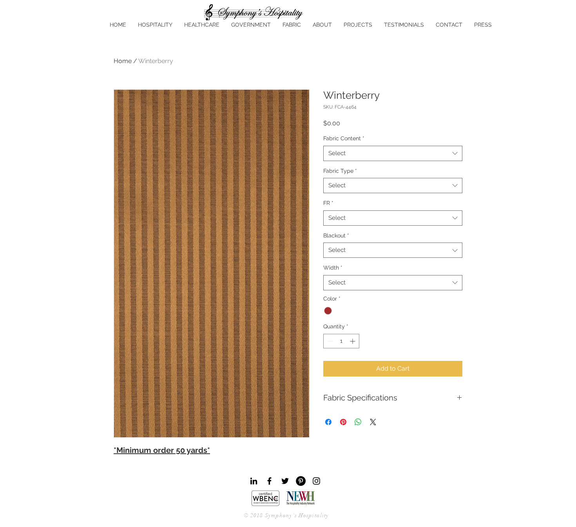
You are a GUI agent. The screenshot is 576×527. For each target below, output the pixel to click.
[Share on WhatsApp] (358, 422)
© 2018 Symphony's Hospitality (286, 515)
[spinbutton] (341, 341)
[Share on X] (373, 422)
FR (328, 203)
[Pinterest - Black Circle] (301, 481)
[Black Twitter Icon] (285, 481)
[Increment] (353, 341)
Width (332, 267)
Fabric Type (340, 171)
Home (123, 61)
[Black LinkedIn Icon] (254, 481)
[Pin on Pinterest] (343, 422)
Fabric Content (343, 138)
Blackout (336, 235)
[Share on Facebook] (328, 422)
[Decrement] (329, 341)
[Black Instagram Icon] (316, 481)
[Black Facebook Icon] (269, 481)
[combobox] (392, 153)
